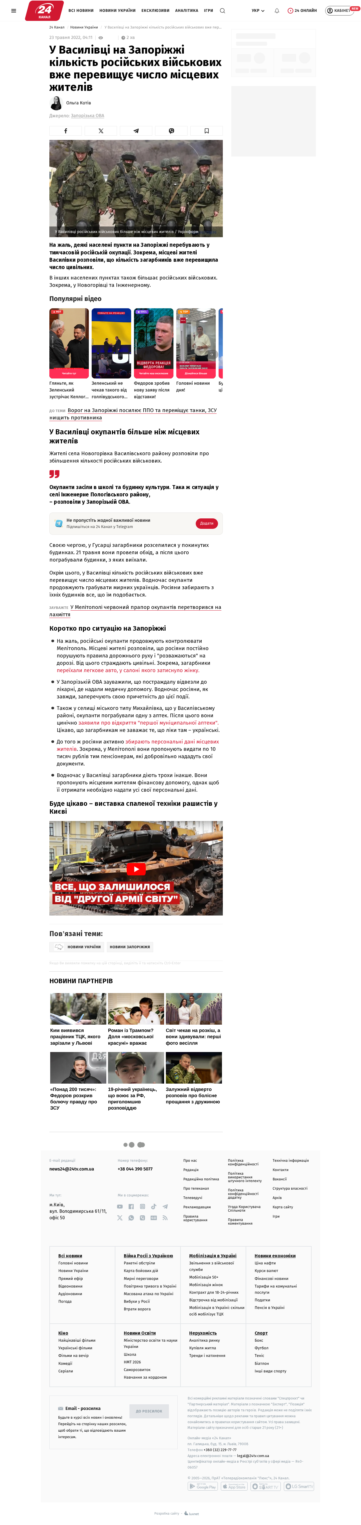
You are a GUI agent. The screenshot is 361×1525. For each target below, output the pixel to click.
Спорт (261, 1333)
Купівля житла (202, 1348)
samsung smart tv (299, 1486)
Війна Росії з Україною (148, 1255)
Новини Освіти (140, 1333)
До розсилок (149, 1411)
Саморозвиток (137, 1369)
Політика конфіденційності (243, 1162)
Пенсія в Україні (270, 1307)
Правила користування (195, 1218)
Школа (130, 1354)
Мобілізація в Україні (213, 1255)
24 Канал (57, 27)
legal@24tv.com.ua (253, 1456)
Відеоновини (70, 1286)
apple (234, 1486)
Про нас (190, 1161)
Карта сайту (283, 1207)
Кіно (63, 1333)
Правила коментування (240, 1221)
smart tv (265, 1486)
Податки (262, 1300)
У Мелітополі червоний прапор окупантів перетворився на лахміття (135, 611)
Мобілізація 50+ (203, 1277)
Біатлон (262, 1363)
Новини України (118, 10)
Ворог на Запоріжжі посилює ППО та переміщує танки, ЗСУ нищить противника (133, 414)
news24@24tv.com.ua (71, 1169)
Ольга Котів (78, 103)
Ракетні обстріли (139, 1263)
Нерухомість (203, 1333)
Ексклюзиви (156, 10)
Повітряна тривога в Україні (150, 1286)
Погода (65, 1301)
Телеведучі (192, 1198)
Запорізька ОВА (87, 115)
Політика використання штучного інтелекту (245, 1177)
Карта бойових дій (141, 1270)
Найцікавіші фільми (77, 1340)
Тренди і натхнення (207, 1355)
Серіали (65, 1371)
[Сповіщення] (277, 11)
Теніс (259, 1355)
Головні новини (73, 1263)
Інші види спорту (270, 1371)
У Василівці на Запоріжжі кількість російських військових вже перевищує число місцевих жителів (163, 27)
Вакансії (280, 1179)
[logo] (44, 10)
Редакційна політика (201, 1179)
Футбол (261, 1348)
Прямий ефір (70, 1278)
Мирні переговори (141, 1278)
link (120, 1206)
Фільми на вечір (73, 1355)
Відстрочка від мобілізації (213, 1300)
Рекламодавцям (197, 1207)
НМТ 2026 (132, 1362)
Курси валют (266, 1270)
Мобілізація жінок (206, 1284)
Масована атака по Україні (148, 1293)
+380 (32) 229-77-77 (220, 1450)
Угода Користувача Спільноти (244, 1208)
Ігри (208, 10)
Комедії (65, 1363)
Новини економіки (275, 1255)
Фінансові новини (272, 1278)
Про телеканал (196, 1188)
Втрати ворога (137, 1309)
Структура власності (290, 1188)
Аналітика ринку (204, 1340)
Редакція (191, 1170)
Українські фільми (75, 1348)
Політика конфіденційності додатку (243, 1194)
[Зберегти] (207, 130)
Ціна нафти (265, 1263)
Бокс (259, 1340)
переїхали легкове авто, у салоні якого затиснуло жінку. (128, 670)
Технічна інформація (291, 1161)
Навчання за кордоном (145, 1377)
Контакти (281, 1170)
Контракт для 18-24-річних (213, 1292)
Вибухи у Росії (137, 1301)
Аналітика (187, 10)
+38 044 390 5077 (135, 1169)
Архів (277, 1198)
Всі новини (81, 10)
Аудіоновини (70, 1293)
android (203, 1486)
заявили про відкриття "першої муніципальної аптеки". (148, 723)
